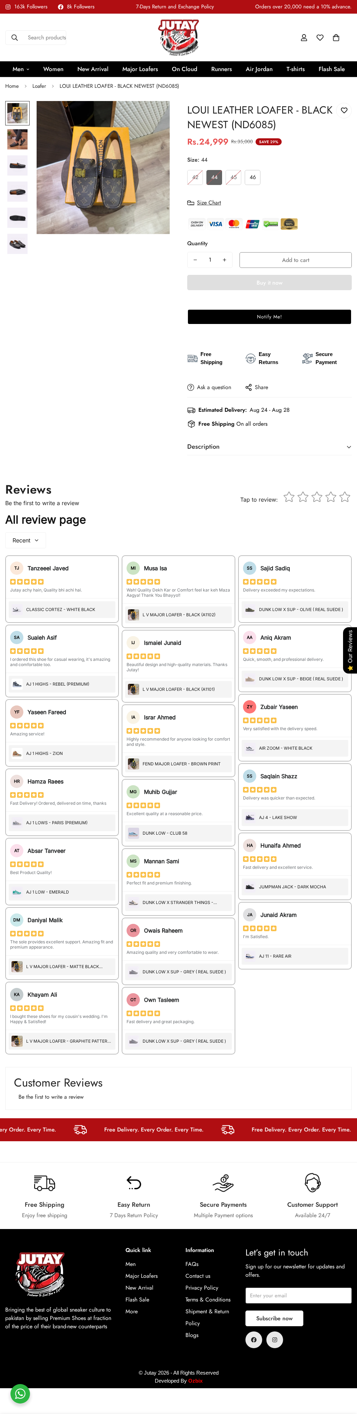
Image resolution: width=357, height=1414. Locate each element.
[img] (27, 582)
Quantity (197, 243)
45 (233, 177)
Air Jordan (259, 69)
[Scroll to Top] (343, 1376)
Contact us (197, 1276)
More (132, 1311)
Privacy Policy (201, 1288)
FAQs (191, 1264)
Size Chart (209, 203)
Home (12, 86)
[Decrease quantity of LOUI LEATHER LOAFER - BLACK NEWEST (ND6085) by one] (195, 260)
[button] (336, 38)
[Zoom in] (155, 116)
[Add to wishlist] (344, 110)
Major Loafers (140, 69)
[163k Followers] (274, 1339)
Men (18, 69)
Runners (221, 69)
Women (53, 69)
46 (253, 177)
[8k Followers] (253, 1339)
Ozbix (195, 1381)
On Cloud (184, 69)
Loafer (39, 86)
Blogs (191, 1335)
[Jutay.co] (178, 37)
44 (214, 177)
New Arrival (92, 69)
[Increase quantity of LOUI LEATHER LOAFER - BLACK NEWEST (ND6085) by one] (224, 260)
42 (195, 177)
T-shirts (296, 69)
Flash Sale (332, 69)
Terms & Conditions (207, 1300)
